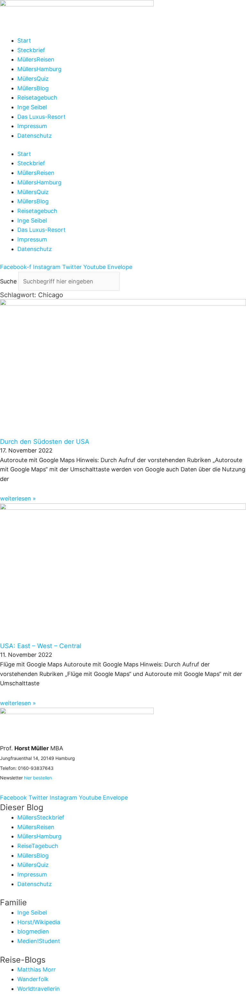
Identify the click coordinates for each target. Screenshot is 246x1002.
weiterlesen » (18, 498)
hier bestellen (38, 777)
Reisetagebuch (37, 97)
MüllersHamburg (39, 69)
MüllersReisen (35, 59)
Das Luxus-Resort (41, 116)
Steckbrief (31, 50)
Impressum (32, 126)
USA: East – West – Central (40, 646)
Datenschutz (34, 135)
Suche (8, 281)
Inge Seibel (32, 107)
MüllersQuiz (33, 78)
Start (24, 40)
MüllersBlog (33, 88)
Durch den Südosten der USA (44, 441)
